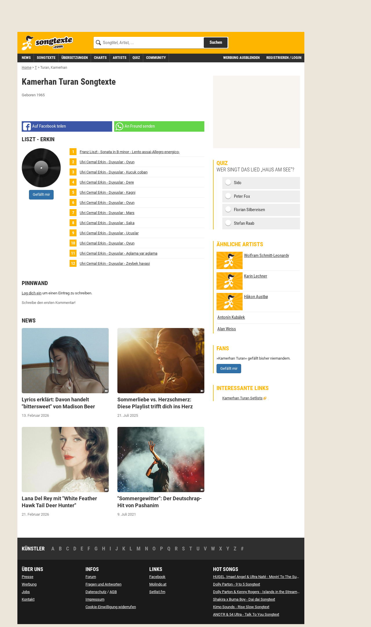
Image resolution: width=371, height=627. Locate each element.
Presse (27, 577)
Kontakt (28, 599)
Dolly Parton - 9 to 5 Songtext (236, 584)
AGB (113, 592)
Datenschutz (96, 592)
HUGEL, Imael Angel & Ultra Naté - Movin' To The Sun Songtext (263, 577)
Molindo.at (157, 584)
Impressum (95, 599)
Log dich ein (31, 293)
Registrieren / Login (283, 57)
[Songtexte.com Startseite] (49, 43)
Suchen (216, 42)
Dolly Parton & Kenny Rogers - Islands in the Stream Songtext (262, 592)
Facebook (157, 577)
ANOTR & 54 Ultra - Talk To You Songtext (246, 614)
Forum (91, 577)
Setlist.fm (157, 592)
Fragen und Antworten (103, 584)
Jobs (26, 592)
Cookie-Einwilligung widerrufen (111, 607)
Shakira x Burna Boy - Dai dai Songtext (244, 599)
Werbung (29, 584)
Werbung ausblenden (241, 57)
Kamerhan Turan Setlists (242, 398)
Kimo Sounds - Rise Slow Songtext (241, 607)
